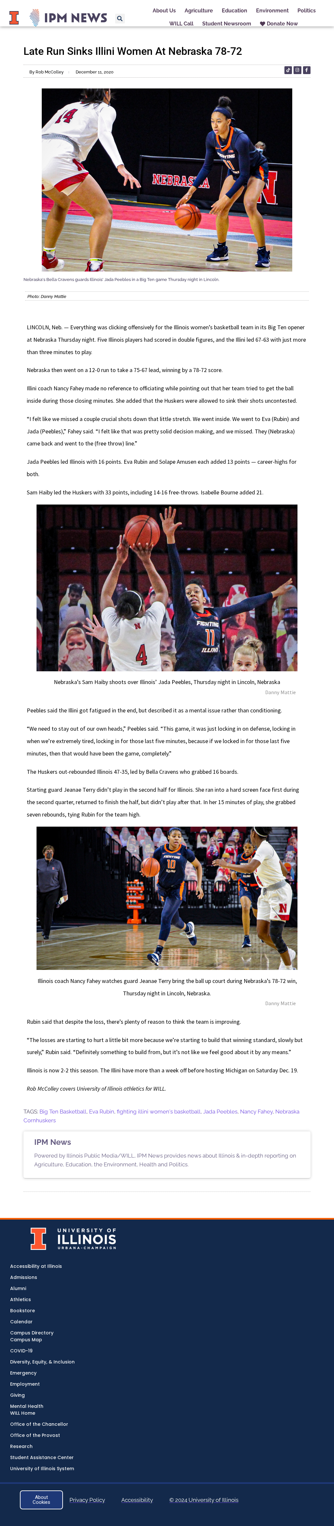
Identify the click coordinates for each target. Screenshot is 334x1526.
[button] (120, 18)
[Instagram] (297, 70)
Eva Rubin (101, 1111)
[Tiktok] (288, 70)
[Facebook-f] (307, 70)
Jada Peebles (220, 1111)
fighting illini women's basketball (159, 1111)
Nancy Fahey (256, 1111)
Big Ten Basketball (62, 1111)
